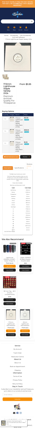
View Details (9, 270)
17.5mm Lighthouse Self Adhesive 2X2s (11, 324)
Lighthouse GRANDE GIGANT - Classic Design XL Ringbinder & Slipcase (10, 261)
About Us (17, 363)
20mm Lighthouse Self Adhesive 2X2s (25, 324)
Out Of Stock (25, 266)
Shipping (18, 370)
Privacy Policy (17, 380)
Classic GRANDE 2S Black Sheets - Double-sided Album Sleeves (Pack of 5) (25, 261)
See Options (10, 266)
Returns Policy (17, 384)
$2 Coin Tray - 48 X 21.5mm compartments (10, 292)
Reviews (29, 164)
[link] (17, 413)
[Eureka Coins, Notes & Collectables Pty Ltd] (17, 13)
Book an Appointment (17, 366)
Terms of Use (17, 376)
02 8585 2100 (18, 3)
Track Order (17, 353)
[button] (25, 157)
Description (8, 168)
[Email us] (14, 413)
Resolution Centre (17, 357)
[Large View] (5, 76)
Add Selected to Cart (11, 157)
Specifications (19, 168)
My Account (17, 349)
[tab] (8, 168)
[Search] (32, 21)
